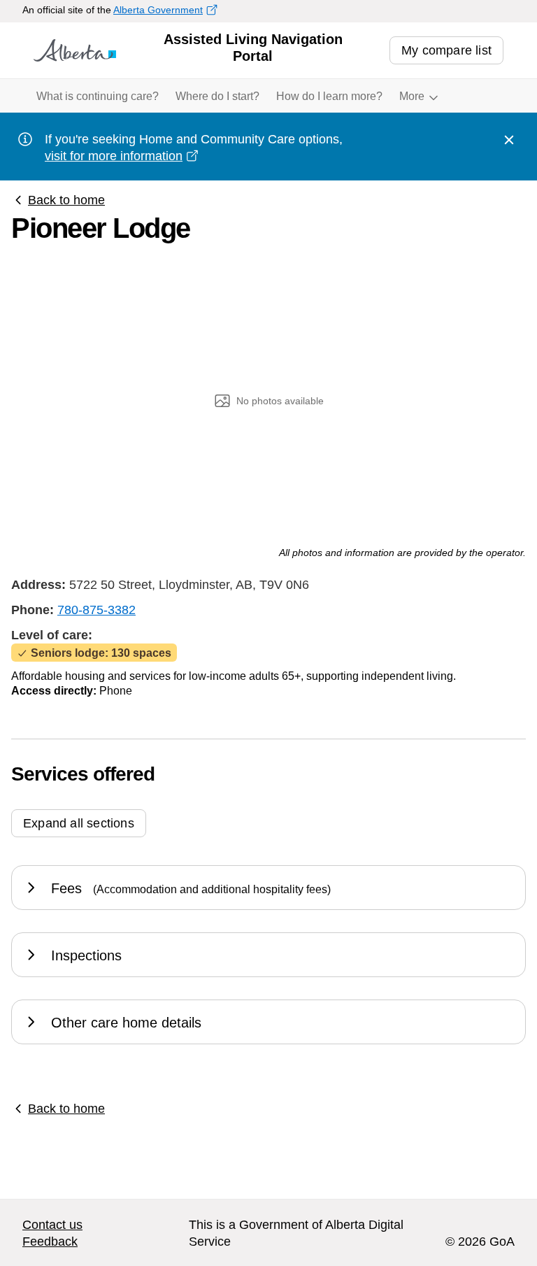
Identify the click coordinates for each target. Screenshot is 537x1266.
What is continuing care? (97, 96)
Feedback (50, 1242)
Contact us (52, 1225)
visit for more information (113, 156)
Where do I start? (217, 96)
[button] (78, 828)
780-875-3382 (96, 610)
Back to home (66, 200)
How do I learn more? (329, 96)
